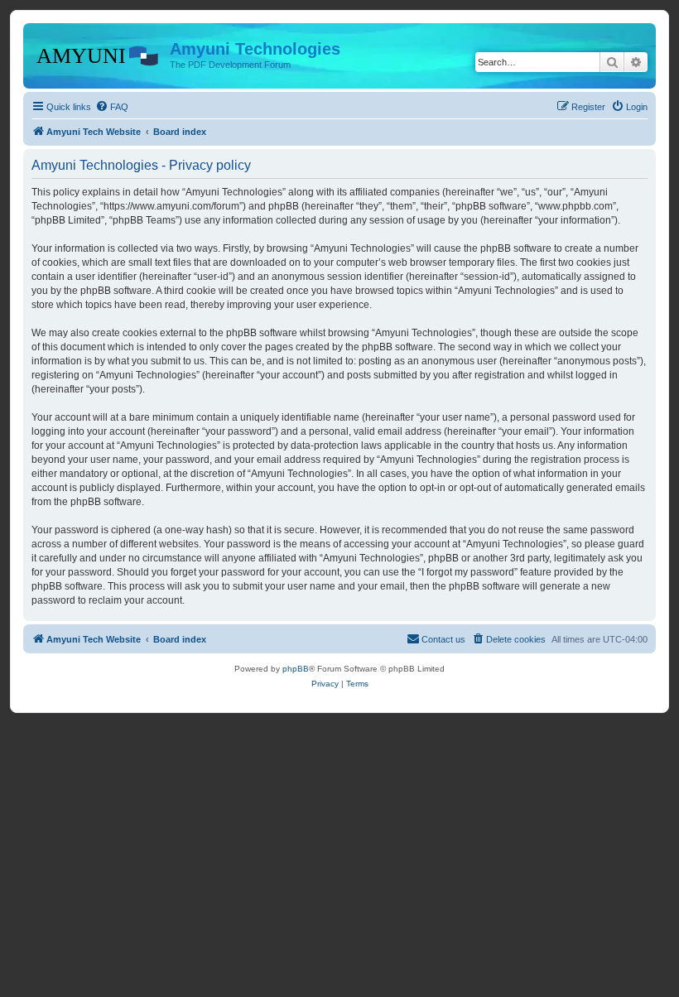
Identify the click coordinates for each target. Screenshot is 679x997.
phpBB (295, 668)
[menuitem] (111, 107)
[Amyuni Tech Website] (98, 53)
